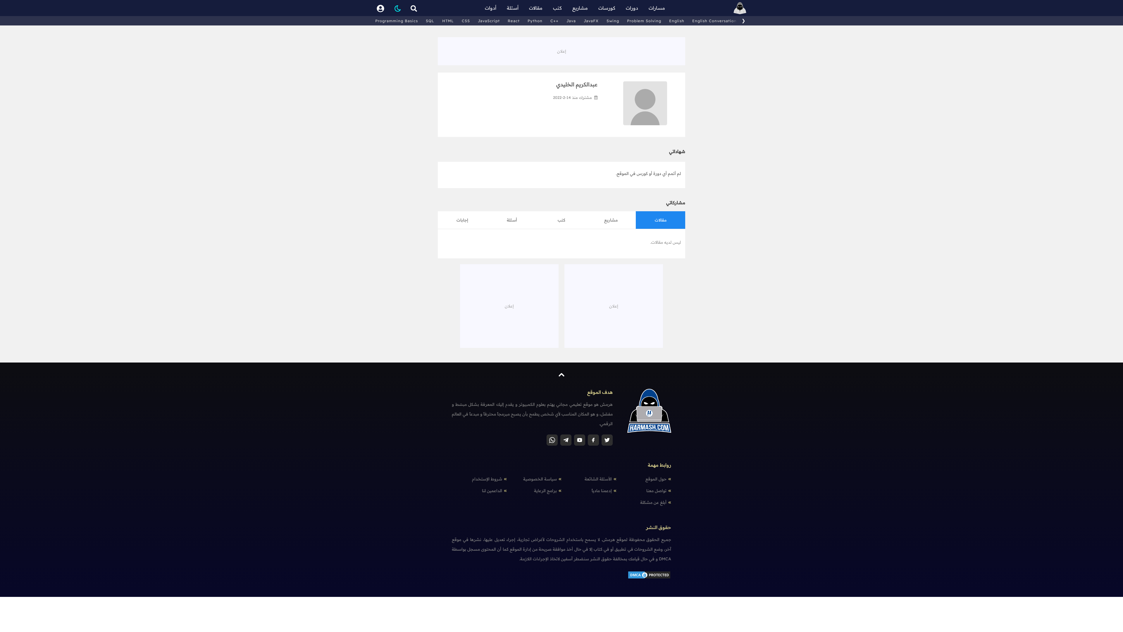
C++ (554, 20)
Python (535, 20)
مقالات (535, 8)
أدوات (490, 8)
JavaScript (489, 20)
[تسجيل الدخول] (380, 8)
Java (571, 20)
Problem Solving (644, 20)
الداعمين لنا (492, 490)
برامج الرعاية (545, 490)
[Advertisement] (561, 50)
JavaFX (591, 20)
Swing (613, 20)
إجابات (462, 220)
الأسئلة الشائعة (598, 479)
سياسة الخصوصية (540, 479)
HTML (448, 20)
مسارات (657, 8)
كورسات (606, 8)
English (676, 20)
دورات (632, 8)
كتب (557, 8)
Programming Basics (396, 20)
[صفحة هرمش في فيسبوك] (593, 440)
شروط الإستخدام (487, 479)
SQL (430, 20)
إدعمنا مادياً (602, 490)
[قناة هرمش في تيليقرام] (565, 440)
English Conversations (715, 20)
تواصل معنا (656, 490)
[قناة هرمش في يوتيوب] (579, 440)
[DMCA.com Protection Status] (649, 574)
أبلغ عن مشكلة (653, 502)
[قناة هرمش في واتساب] (552, 440)
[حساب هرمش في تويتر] (607, 440)
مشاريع (580, 8)
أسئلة (513, 8)
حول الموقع (655, 479)
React (514, 20)
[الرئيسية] (740, 8)
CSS (466, 20)
